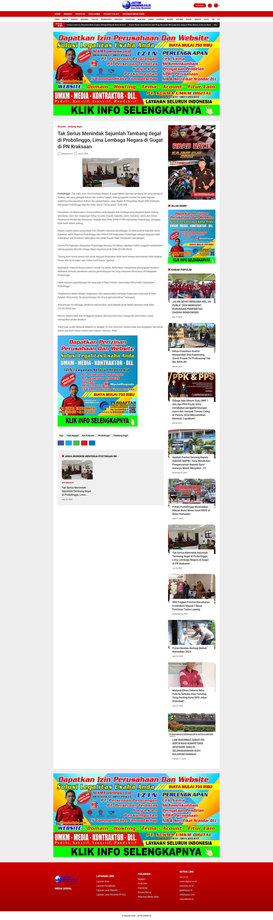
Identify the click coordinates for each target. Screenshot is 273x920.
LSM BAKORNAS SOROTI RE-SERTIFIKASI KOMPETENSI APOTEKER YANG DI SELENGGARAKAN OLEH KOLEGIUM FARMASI (188, 747)
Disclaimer (94, 14)
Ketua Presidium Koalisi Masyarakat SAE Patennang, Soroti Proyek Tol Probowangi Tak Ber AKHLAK (191, 356)
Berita (65, 19)
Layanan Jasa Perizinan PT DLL (111, 894)
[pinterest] (84, 442)
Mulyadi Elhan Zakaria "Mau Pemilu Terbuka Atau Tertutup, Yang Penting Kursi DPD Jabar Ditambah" (189, 696)
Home (57, 14)
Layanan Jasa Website (107, 890)
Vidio (219, 19)
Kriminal (119, 19)
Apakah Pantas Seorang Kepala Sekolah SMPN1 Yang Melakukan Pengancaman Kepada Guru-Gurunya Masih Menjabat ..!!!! (191, 463)
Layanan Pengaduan (105, 886)
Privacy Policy (111, 14)
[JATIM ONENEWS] (136, 9)
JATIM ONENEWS (144, 916)
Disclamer (143, 888)
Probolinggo (104, 435)
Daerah (74, 19)
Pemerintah (106, 19)
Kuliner (179, 19)
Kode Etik (80, 14)
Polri (206, 19)
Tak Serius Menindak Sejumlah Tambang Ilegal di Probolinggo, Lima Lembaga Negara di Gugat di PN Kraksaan (77, 491)
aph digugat (73, 435)
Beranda (61, 126)
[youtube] (66, 5)
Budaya (198, 19)
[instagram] (62, 5)
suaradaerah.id (187, 899)
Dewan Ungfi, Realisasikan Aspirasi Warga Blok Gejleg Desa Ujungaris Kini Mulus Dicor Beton (213, 25)
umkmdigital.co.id (188, 881)
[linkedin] (92, 442)
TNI (213, 19)
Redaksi (68, 14)
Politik (95, 19)
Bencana (141, 19)
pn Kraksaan (88, 435)
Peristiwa (130, 19)
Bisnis (151, 19)
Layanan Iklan (102, 881)
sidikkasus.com (187, 894)
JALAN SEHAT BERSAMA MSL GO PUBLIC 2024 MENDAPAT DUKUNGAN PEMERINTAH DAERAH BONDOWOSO (191, 307)
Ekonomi (160, 19)
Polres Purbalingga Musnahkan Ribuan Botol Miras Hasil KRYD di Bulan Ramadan (191, 510)
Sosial (189, 19)
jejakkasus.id (186, 890)
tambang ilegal (75, 126)
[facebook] (54, 5)
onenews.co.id (186, 886)
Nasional (85, 19)
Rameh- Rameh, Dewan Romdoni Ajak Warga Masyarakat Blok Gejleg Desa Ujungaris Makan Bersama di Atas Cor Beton (137, 25)
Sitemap (200, 5)
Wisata (170, 19)
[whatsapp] (76, 442)
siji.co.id (184, 877)
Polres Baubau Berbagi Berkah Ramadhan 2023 (189, 650)
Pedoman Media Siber (133, 14)
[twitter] (58, 5)
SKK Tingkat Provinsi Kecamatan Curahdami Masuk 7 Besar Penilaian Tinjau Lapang (191, 606)
